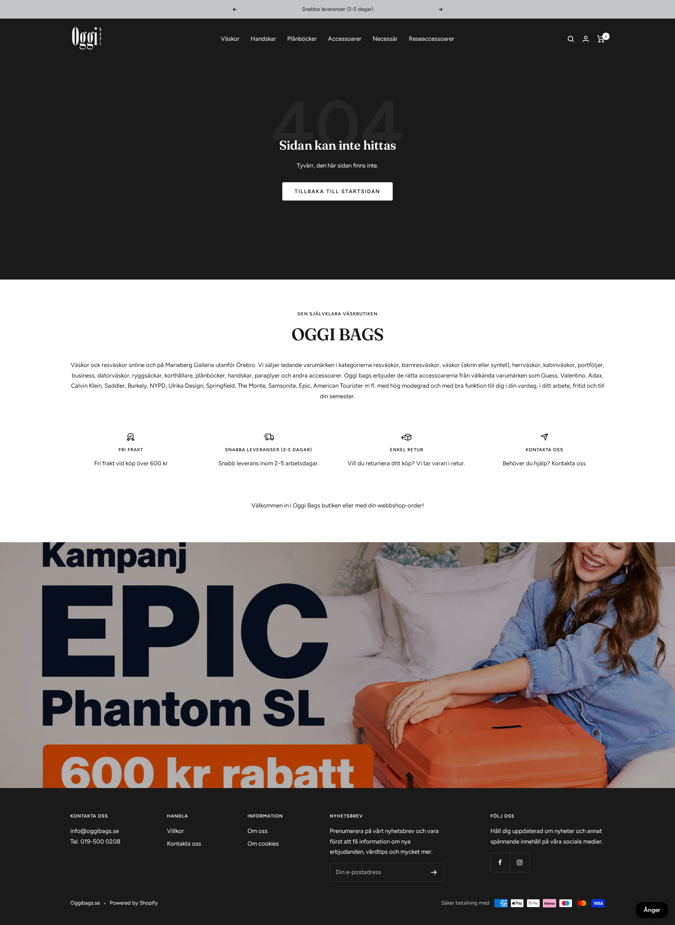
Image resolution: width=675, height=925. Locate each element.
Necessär (385, 38)
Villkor (175, 830)
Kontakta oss (184, 843)
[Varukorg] (601, 38)
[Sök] (571, 39)
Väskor (230, 38)
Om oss (258, 830)
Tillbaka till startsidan (337, 191)
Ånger (652, 909)
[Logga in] (586, 39)
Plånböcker (302, 38)
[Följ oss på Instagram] (519, 862)
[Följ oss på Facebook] (500, 862)
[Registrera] (434, 872)
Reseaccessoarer (431, 38)
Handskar (263, 38)
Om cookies (263, 843)
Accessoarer (344, 38)
